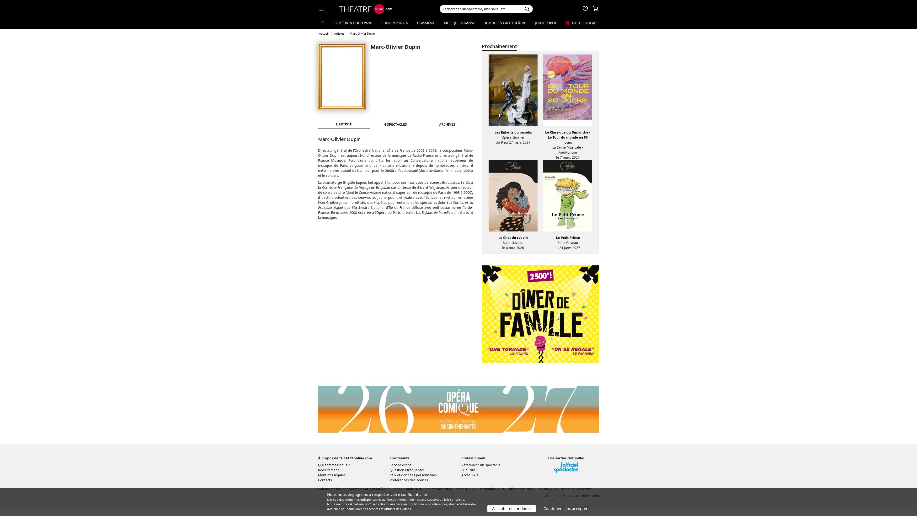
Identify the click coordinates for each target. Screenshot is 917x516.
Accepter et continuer (511, 508)
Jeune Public (546, 23)
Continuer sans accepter (566, 508)
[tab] (395, 124)
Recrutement (328, 470)
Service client (400, 465)
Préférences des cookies (409, 480)
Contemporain (394, 23)
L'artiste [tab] (344, 124)
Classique (426, 23)
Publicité (468, 470)
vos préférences (436, 504)
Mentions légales (332, 475)
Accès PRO (469, 475)
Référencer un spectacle (480, 465)
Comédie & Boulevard (353, 23)
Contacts (325, 480)
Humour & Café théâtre (505, 23)
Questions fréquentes (407, 470)
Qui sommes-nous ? (334, 465)
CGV (393, 475)
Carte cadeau (584, 23)
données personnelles (419, 475)
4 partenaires (359, 504)
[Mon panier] (595, 9)
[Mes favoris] (585, 9)
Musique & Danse (459, 23)
